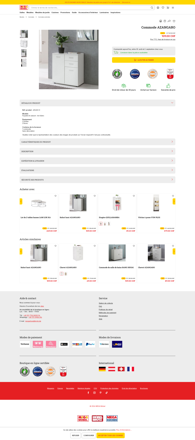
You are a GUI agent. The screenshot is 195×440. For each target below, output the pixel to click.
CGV (95, 388)
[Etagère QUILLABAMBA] (117, 202)
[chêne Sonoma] (105, 224)
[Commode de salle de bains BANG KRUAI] (117, 252)
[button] (124, 87)
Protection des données (109, 388)
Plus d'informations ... (124, 430)
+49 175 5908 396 (35, 317)
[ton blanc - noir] (109, 224)
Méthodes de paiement (107, 313)
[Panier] (167, 7)
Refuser (75, 435)
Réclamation (103, 316)
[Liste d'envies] (162, 7)
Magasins (50, 388)
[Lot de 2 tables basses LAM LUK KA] (39, 202)
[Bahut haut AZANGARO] (78, 202)
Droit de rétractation (129, 388)
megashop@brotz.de (33, 321)
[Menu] (172, 7)
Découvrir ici (126, 2)
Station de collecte (106, 303)
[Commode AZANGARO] (68, 59)
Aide (100, 319)
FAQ (100, 306)
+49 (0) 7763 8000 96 (32, 315)
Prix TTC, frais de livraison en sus (162, 39)
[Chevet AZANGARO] (78, 252)
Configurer (89, 435)
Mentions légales (84, 388)
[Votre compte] (158, 7)
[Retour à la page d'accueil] (24, 7)
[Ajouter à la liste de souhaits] (174, 21)
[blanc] (101, 224)
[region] (64, 59)
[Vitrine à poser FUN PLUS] (156, 202)
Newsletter (70, 388)
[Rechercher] (152, 7)
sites (42, 306)
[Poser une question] (165, 21)
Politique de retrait (106, 309)
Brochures (144, 388)
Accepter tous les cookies (110, 435)
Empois (60, 388)
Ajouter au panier (146, 60)
